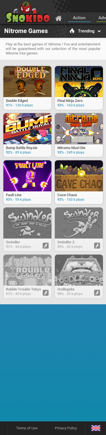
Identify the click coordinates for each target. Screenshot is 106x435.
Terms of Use (27, 428)
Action (79, 17)
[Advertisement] (53, 365)
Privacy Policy (66, 428)
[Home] (58, 18)
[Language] (95, 428)
